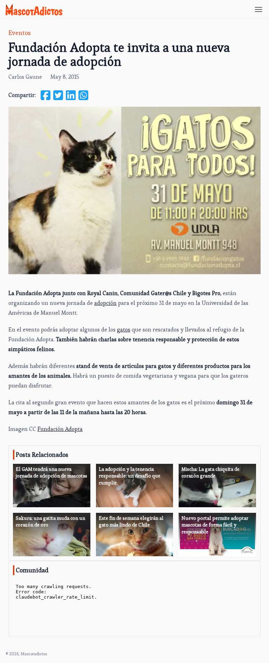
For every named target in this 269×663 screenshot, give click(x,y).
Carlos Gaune (25, 77)
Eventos (19, 33)
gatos (123, 329)
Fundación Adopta (60, 429)
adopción (105, 303)
